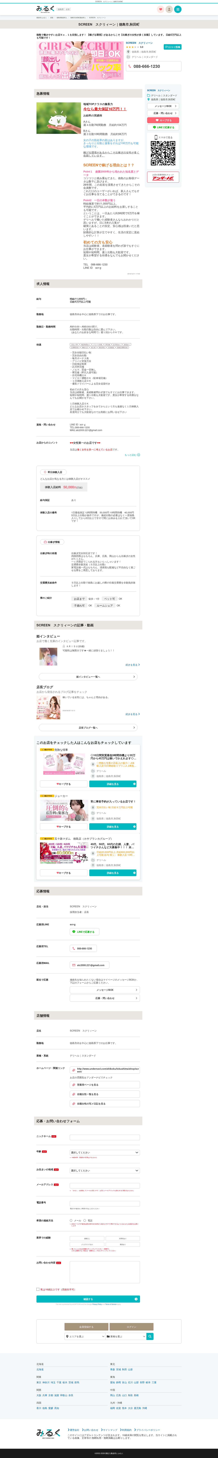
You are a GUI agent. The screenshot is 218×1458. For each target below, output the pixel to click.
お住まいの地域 (47, 1169)
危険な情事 (61, 749)
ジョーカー (61, 795)
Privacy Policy (97, 1304)
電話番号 (41, 1202)
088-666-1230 (84, 948)
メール (77, 1220)
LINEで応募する (85, 931)
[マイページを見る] (169, 9)
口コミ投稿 (174, 47)
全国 (68, 9)
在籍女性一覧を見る (87, 1094)
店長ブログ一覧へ (88, 727)
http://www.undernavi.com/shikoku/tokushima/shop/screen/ (108, 1070)
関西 (38, 1389)
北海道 (40, 1364)
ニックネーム (45, 1136)
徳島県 (61, 9)
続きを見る (131, 664)
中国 (112, 1389)
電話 (90, 1220)
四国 (38, 1402)
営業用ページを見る (87, 1084)
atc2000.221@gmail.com (90, 965)
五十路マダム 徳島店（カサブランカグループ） (84, 838)
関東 (38, 1376)
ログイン (131, 1326)
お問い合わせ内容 (48, 1262)
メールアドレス (47, 1184)
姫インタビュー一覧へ (88, 676)
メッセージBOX (105, 989)
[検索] (149, 1336)
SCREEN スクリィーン (139, 42)
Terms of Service (111, 1304)
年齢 (41, 1151)
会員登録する (86, 1326)
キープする (65, 784)
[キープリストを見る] (160, 9)
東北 (112, 1364)
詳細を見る (113, 784)
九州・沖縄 (116, 1402)
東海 (112, 1376)
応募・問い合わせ (105, 998)
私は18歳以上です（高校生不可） (58, 1289)
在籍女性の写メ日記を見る (91, 1103)
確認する (88, 1299)
